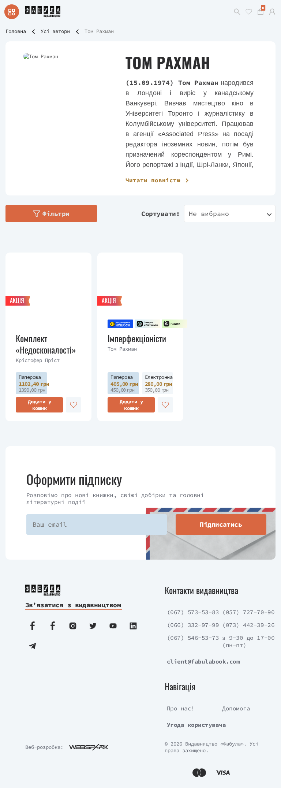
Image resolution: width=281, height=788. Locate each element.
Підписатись (221, 524)
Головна (15, 31)
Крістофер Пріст (38, 360)
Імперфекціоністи (137, 338)
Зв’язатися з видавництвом (73, 605)
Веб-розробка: (44, 747)
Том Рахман (122, 349)
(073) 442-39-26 (248, 624)
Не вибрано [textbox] (209, 213)
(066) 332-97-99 (193, 624)
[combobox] (230, 213)
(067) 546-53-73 (193, 637)
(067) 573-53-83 (193, 612)
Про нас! (181, 708)
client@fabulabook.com (203, 661)
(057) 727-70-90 (248, 612)
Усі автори (55, 31)
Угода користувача (196, 724)
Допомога (236, 708)
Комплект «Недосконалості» (46, 344)
